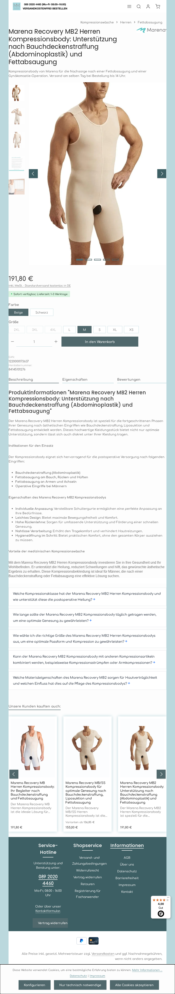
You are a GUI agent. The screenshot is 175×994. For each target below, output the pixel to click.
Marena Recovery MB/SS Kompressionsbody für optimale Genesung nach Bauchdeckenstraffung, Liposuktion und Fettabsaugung (86, 792)
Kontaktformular (47, 911)
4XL (55, 330)
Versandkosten (103, 953)
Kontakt (127, 891)
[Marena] (151, 47)
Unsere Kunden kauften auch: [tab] (35, 706)
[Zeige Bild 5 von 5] (115, 260)
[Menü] (129, 6)
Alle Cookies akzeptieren (134, 985)
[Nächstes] (161, 173)
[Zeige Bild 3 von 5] (97, 260)
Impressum (127, 885)
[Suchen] (138, 6)
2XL (19, 330)
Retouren (88, 884)
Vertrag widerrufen (53, 923)
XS (131, 329)
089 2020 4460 (48, 879)
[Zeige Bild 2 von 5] (88, 260)
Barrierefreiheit (127, 878)
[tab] (34, 379)
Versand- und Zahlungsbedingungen (89, 860)
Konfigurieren (34, 985)
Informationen (127, 845)
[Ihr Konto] (148, 6)
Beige (18, 312)
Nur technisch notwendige (80, 985)
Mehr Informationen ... (147, 970)
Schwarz (41, 312)
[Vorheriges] (33, 173)
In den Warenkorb (100, 341)
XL (115, 329)
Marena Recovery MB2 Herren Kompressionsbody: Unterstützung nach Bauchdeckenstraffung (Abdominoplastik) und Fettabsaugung (142, 792)
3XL (37, 330)
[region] (87, 173)
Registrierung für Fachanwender (88, 894)
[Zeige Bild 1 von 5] (79, 260)
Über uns (127, 864)
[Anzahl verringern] (12, 342)
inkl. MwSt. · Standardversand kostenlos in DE (40, 285)
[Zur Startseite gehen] (41, 6)
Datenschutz (127, 871)
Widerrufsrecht (87, 870)
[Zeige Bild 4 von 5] (106, 260)
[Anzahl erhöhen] (56, 342)
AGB (127, 857)
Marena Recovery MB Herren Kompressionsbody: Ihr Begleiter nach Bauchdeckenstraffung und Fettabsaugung (32, 790)
